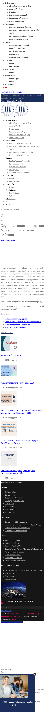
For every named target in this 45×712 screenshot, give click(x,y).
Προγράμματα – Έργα (17, 48)
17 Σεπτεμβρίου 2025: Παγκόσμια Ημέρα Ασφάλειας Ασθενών (19, 441)
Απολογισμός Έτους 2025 (12, 355)
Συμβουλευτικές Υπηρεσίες (20, 45)
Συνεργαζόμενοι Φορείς (18, 15)
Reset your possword (14, 622)
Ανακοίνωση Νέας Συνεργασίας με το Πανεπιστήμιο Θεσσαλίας (18, 471)
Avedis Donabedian (16, 21)
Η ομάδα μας (14, 12)
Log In (3, 622)
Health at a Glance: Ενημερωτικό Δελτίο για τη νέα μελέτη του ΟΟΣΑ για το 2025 (22, 411)
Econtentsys (15, 619)
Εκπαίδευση (9, 24)
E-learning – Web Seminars (16, 327)
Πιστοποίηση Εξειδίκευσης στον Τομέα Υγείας (23, 322)
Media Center (10, 75)
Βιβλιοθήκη (9, 69)
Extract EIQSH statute (13, 558)
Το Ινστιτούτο (10, 3)
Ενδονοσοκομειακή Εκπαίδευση (21, 36)
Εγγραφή (12, 63)
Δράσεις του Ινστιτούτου (15, 498)
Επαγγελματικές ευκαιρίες (19, 18)
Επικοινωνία (9, 85)
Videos (11, 82)
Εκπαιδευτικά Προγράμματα (20, 27)
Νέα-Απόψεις (14, 78)
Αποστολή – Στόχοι (16, 9)
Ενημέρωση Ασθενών (17, 51)
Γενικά (11, 72)
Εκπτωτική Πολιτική (13, 555)
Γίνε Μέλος (9, 60)
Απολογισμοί (14, 54)
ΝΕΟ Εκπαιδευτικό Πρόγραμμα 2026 (17, 382)
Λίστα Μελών (14, 66)
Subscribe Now (6, 611)
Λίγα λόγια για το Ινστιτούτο (20, 6)
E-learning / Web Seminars (19, 39)
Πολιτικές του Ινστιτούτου (15, 560)
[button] (8, 205)
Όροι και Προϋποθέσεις (14, 546)
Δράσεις (8, 42)
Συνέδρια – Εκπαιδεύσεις (19, 57)
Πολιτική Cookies (12, 543)
